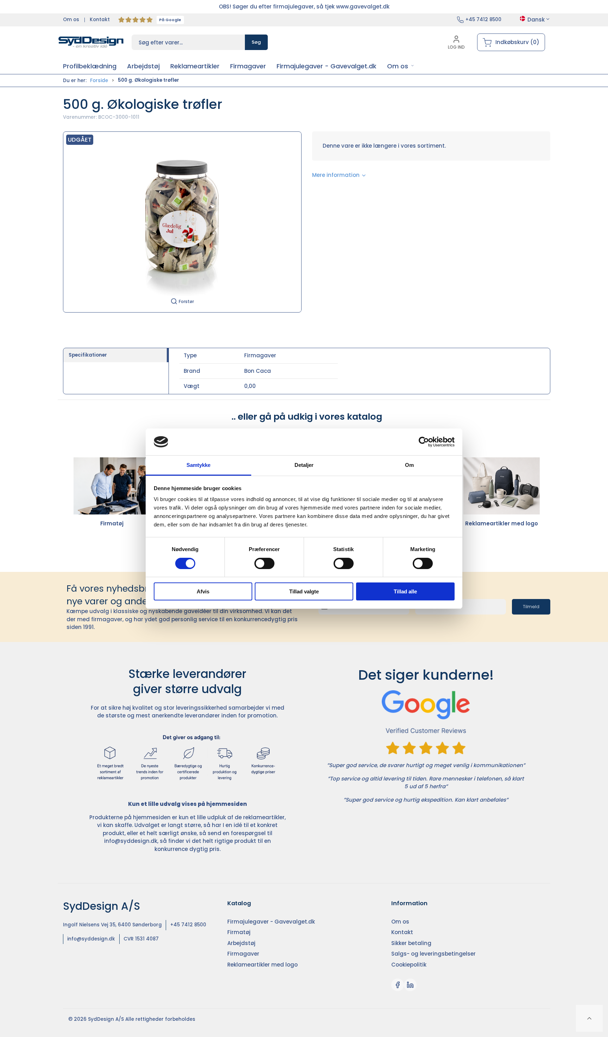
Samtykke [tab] (198, 465)
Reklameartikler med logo (501, 523)
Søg (256, 42)
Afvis (203, 591)
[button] (400, 66)
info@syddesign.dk (130, 841)
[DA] (91, 42)
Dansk (536, 19)
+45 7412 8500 (483, 19)
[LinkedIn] (410, 985)
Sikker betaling (411, 943)
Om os (71, 19)
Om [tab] (409, 465)
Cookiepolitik (408, 964)
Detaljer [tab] (304, 465)
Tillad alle (405, 591)
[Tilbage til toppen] (589, 1018)
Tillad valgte (304, 591)
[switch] (264, 563)
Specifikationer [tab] (88, 355)
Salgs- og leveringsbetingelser (433, 953)
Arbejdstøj (241, 943)
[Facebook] (397, 985)
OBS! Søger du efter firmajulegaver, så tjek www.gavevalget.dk (304, 6)
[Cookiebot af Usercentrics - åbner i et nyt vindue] (424, 442)
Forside (99, 80)
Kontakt (100, 19)
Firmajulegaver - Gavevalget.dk (271, 921)
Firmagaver (243, 953)
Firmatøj (112, 523)
